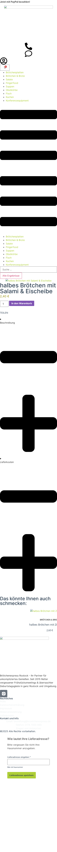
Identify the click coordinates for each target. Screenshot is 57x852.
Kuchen (10, 97)
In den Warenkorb (21, 303)
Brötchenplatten (15, 72)
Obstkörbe (12, 90)
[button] (28, 168)
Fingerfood (12, 82)
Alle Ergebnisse (10, 275)
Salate (9, 79)
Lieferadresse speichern (22, 775)
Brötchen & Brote (15, 75)
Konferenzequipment (17, 100)
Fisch (9, 93)
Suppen (10, 86)
